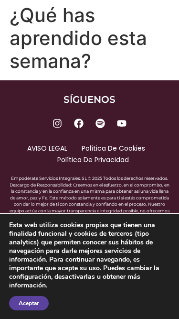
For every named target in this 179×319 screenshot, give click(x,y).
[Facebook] (78, 123)
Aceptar (29, 303)
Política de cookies (113, 148)
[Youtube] (121, 123)
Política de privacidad (93, 160)
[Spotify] (100, 123)
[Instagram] (57, 123)
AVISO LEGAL (47, 148)
